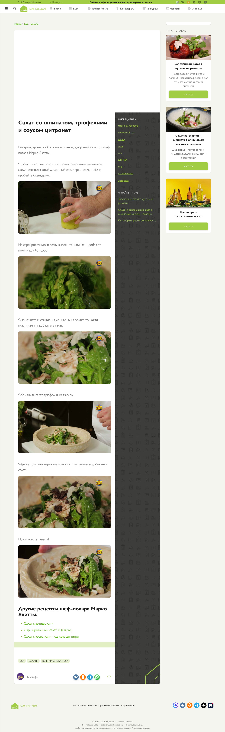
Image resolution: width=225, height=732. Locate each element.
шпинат (122, 159)
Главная (17, 23)
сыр (120, 166)
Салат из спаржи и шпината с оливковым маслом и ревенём (135, 212)
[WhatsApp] (97, 678)
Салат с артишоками (38, 623)
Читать (188, 94)
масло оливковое (128, 125)
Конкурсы (152, 8)
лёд (120, 153)
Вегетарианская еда (55, 660)
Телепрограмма (100, 8)
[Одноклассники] (83, 678)
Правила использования (109, 705)
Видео (57, 8)
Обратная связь (128, 705)
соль (120, 146)
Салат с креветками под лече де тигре (51, 636)
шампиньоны (125, 173)
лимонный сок (126, 132)
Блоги (76, 8)
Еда (26, 23)
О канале (197, 8)
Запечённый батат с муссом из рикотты (135, 201)
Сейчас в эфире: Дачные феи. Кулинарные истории (121, 2)
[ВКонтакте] (76, 678)
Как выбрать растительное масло (137, 220)
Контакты (92, 705)
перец (121, 139)
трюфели (123, 180)
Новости (175, 8)
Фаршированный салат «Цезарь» (47, 629)
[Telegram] (90, 678)
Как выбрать (127, 8)
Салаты (34, 23)
